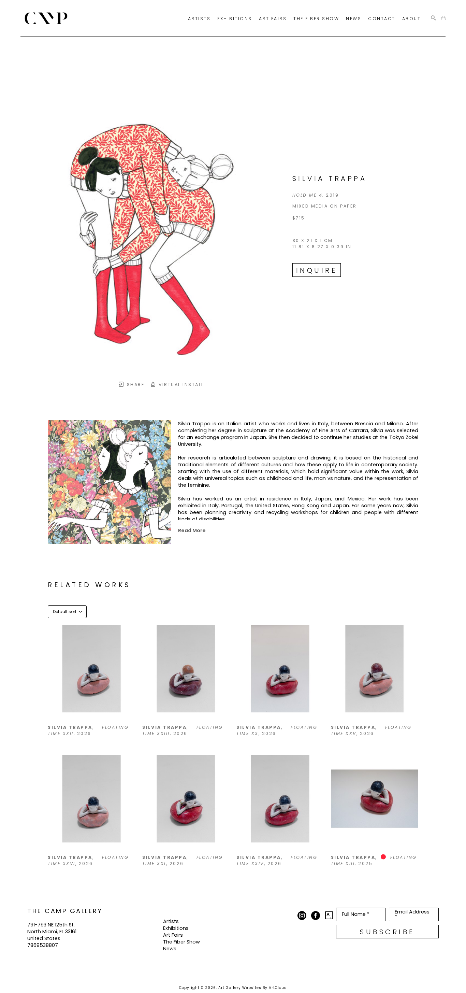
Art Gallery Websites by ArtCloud (252, 987)
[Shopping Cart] (443, 18)
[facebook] (315, 915)
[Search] (433, 18)
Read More (192, 530)
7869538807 (42, 945)
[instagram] (301, 915)
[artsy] (329, 915)
